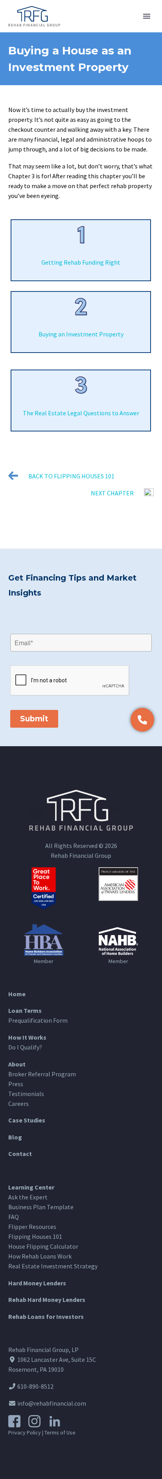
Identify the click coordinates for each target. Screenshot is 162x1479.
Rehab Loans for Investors (46, 1316)
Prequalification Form (38, 1020)
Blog (15, 1137)
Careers (18, 1103)
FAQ (13, 1217)
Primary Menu (147, 16)
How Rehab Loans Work (40, 1256)
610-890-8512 (34, 1386)
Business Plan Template (41, 1207)
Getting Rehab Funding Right (80, 262)
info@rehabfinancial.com (51, 1403)
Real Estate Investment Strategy (53, 1266)
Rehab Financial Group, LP (43, 1350)
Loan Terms (25, 1010)
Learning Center (31, 1187)
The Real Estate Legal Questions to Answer (81, 413)
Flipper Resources (32, 1227)
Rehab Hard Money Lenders (46, 1299)
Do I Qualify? (25, 1047)
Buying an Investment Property (81, 334)
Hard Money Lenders (37, 1283)
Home (17, 994)
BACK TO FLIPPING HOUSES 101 (71, 476)
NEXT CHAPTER (112, 493)
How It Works (27, 1037)
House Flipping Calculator (43, 1246)
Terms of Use (59, 1432)
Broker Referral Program (42, 1074)
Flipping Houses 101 (35, 1236)
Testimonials (26, 1094)
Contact (20, 1154)
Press (15, 1084)
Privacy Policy (24, 1432)
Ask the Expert (28, 1197)
